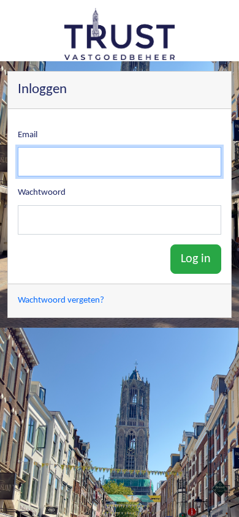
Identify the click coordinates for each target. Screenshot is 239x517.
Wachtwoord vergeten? (61, 300)
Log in (196, 259)
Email (27, 135)
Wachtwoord (42, 192)
